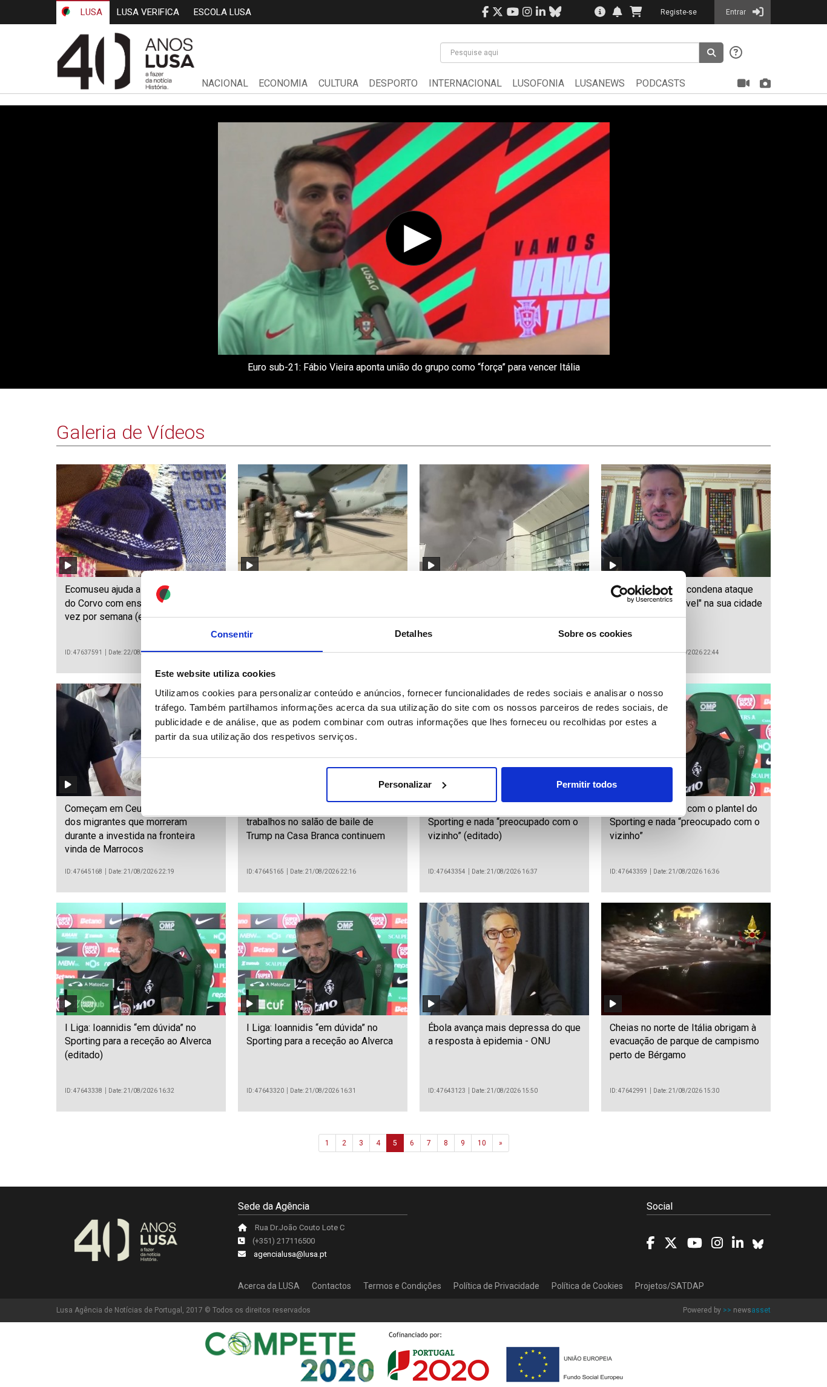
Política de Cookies (587, 1286)
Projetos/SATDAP (669, 1286)
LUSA (90, 12)
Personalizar (405, 784)
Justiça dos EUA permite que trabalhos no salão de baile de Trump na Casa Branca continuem (315, 822)
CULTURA (338, 83)
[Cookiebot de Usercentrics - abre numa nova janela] (620, 594)
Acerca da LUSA (269, 1286)
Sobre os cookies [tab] (595, 633)
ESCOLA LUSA (222, 12)
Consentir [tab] (232, 633)
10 (482, 1143)
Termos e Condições (402, 1286)
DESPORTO (393, 83)
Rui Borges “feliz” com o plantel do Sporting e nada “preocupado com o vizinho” (685, 822)
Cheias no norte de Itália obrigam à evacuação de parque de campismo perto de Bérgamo (684, 1041)
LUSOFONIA (538, 83)
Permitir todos (586, 784)
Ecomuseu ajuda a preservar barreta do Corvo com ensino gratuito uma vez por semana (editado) (140, 603)
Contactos (331, 1286)
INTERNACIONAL (465, 83)
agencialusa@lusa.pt (290, 1254)
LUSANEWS (600, 83)
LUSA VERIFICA (148, 12)
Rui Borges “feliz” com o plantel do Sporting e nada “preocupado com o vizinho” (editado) (503, 822)
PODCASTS (660, 83)
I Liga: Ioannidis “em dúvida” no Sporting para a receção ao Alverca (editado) (138, 1041)
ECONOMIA (283, 83)
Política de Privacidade (496, 1286)
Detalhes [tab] (413, 633)
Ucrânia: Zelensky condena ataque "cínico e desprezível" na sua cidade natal (686, 603)
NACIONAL (225, 83)
